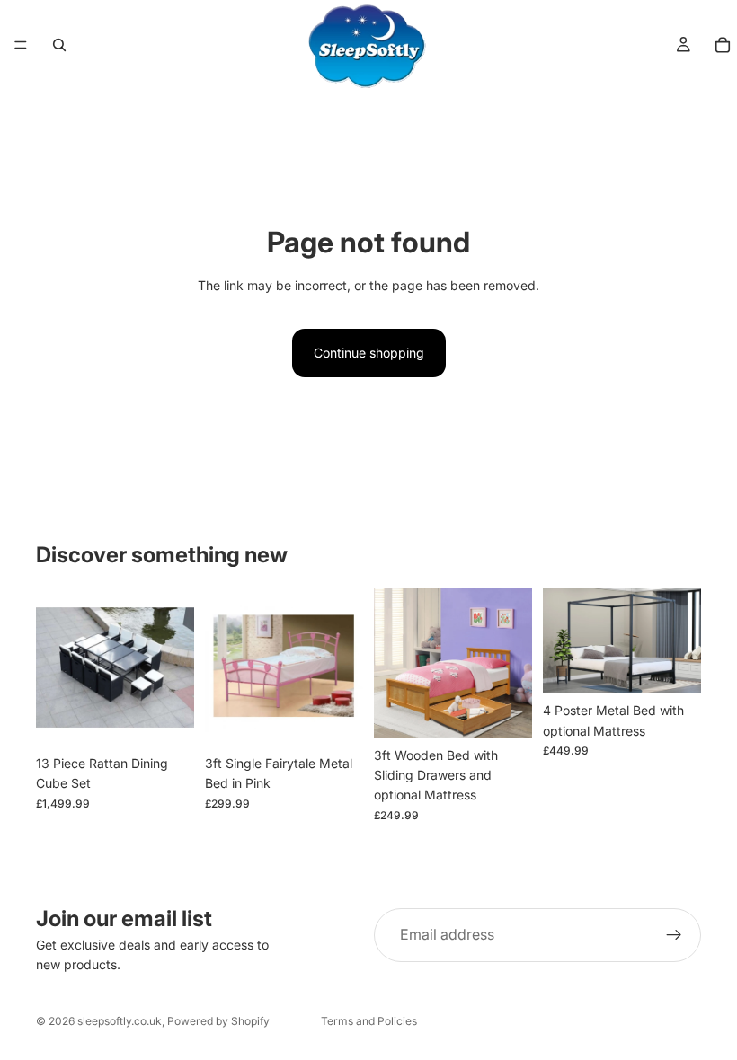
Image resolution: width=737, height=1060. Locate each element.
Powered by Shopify (218, 1021)
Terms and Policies (369, 1021)
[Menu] (20, 45)
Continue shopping (369, 352)
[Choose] (166, 718)
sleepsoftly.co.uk (119, 1021)
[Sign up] (674, 935)
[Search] (59, 45)
